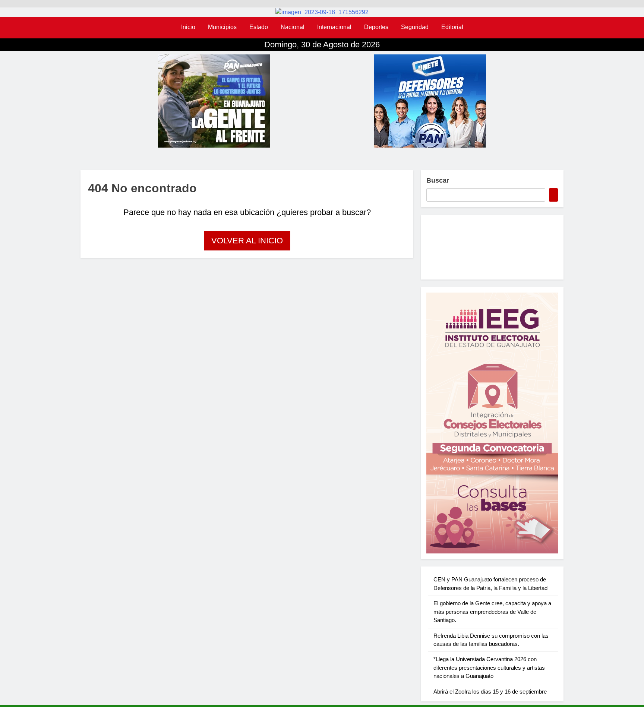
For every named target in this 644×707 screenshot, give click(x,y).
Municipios (222, 27)
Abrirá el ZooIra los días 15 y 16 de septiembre (490, 691)
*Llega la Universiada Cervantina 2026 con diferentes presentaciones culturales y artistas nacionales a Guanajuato (489, 667)
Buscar (437, 180)
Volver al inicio (247, 240)
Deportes (376, 27)
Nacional (292, 27)
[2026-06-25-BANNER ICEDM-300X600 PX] (492, 423)
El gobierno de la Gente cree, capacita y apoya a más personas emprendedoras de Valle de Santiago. (492, 611)
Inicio (188, 27)
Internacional (334, 27)
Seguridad (415, 27)
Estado (258, 27)
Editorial (452, 27)
